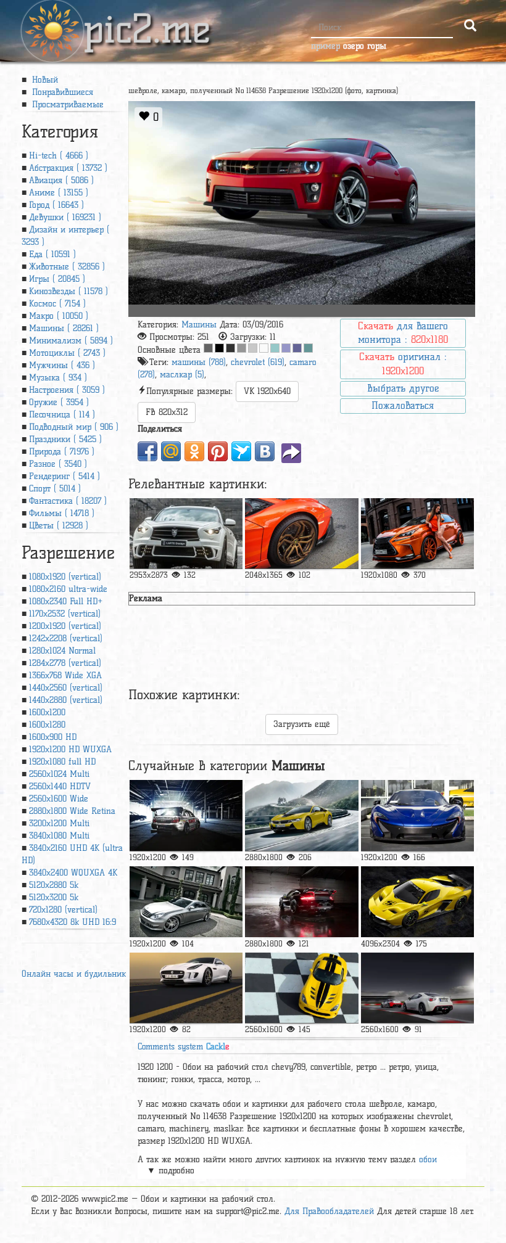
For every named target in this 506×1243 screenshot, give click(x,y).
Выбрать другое (403, 388)
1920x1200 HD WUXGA (70, 749)
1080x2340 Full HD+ (65, 601)
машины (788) (199, 362)
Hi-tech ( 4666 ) (58, 155)
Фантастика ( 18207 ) (68, 501)
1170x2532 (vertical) (65, 614)
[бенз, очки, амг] (186, 901)
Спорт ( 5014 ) (55, 488)
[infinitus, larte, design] (186, 533)
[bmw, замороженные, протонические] (302, 815)
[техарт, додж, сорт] (302, 901)
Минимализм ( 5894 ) (71, 340)
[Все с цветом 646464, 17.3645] (208, 348)
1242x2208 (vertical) (65, 638)
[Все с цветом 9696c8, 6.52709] (286, 348)
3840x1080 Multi (59, 836)
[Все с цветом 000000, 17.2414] (219, 348)
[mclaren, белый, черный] (418, 815)
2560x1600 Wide (58, 799)
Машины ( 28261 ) (64, 328)
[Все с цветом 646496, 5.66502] (297, 348)
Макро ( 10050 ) (58, 316)
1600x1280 (47, 725)
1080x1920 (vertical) (65, 577)
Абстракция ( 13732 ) (68, 168)
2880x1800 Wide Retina (72, 811)
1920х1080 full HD (62, 762)
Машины (199, 324)
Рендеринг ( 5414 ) (64, 476)
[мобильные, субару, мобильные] (186, 815)
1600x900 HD (53, 737)
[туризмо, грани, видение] (418, 901)
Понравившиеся (61, 92)
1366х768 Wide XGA (65, 675)
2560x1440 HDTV (60, 786)
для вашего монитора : (403, 333)
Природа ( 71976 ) (61, 451)
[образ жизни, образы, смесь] (186, 988)
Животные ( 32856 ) (67, 266)
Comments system (184, 1046)
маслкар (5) (182, 374)
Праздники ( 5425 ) (65, 439)
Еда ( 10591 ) (52, 254)
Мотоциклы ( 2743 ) (67, 353)
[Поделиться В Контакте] (265, 451)
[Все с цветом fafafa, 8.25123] (263, 348)
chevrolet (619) (257, 362)
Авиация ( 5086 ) (61, 180)
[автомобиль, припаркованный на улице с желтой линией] (302, 533)
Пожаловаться (402, 405)
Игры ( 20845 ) (57, 279)
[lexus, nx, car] (418, 533)
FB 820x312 (167, 412)
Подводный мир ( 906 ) (73, 427)
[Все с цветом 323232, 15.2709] (230, 348)
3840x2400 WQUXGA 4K (73, 873)
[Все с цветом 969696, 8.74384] (241, 348)
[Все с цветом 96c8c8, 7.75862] (275, 348)
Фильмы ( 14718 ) (61, 513)
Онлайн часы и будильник (74, 974)
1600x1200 (47, 712)
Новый (43, 80)
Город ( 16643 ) (56, 205)
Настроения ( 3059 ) (67, 390)
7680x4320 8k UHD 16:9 (72, 922)
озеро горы (364, 46)
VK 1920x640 (267, 391)
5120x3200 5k (53, 897)
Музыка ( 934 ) (58, 377)
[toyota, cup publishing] (418, 988)
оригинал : (403, 364)
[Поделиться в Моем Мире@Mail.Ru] (171, 451)
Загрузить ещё (301, 724)
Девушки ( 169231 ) (65, 217)
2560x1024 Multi (59, 774)
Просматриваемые (66, 104)
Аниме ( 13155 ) (58, 192)
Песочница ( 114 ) (62, 414)
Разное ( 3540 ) (58, 464)
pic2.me (146, 18)
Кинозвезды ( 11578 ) (68, 291)
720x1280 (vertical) (63, 910)
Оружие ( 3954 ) (59, 402)
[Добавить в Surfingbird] (241, 451)
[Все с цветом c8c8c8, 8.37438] (252, 348)
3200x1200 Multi (59, 823)
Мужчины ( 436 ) (62, 365)
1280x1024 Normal (62, 651)
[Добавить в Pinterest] (218, 451)
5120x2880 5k (53, 885)
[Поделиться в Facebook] (147, 451)
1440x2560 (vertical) (65, 688)
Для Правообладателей (329, 1211)
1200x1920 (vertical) (65, 626)
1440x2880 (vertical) (65, 700)
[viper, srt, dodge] (302, 988)
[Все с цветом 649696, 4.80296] (308, 348)
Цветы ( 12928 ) (58, 525)
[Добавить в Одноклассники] (194, 451)
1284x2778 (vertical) (65, 663)
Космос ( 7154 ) (57, 303)
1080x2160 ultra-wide (68, 589)
